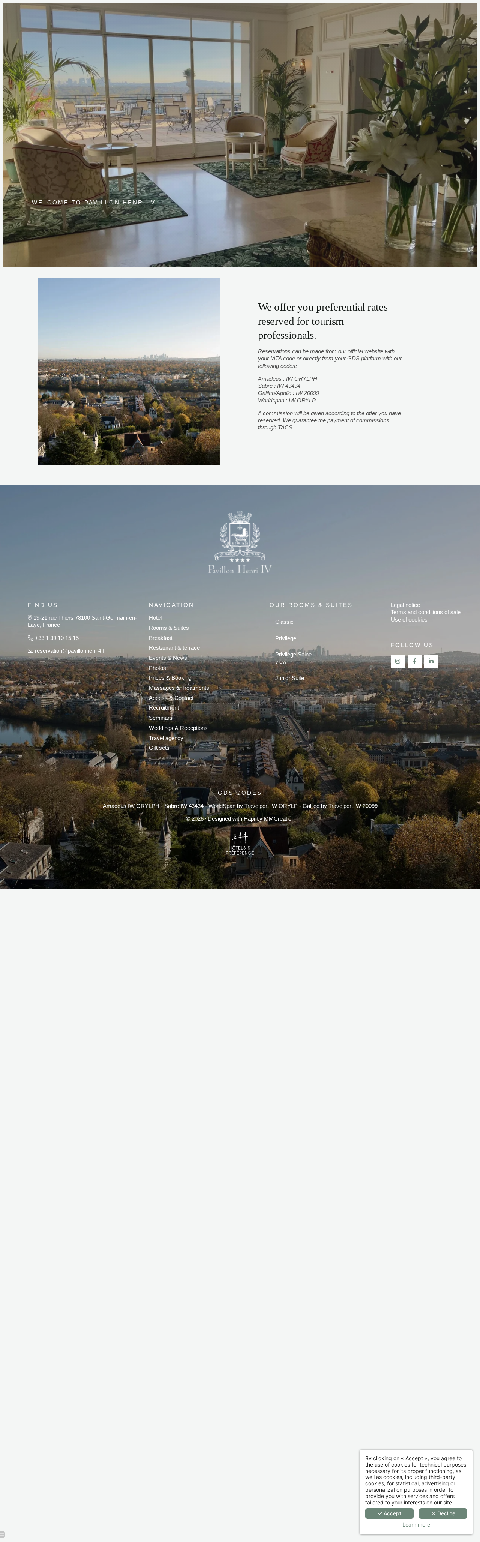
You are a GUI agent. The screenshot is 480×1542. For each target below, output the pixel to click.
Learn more (416, 1525)
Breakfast (160, 638)
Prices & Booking (170, 678)
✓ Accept (389, 1513)
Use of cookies (409, 620)
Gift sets (159, 748)
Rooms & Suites (169, 628)
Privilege (285, 638)
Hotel (155, 618)
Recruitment (164, 708)
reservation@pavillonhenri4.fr (70, 651)
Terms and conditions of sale (425, 612)
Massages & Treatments (179, 688)
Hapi (249, 819)
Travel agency (166, 738)
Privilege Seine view (293, 658)
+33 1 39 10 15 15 (57, 638)
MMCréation (279, 819)
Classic (284, 622)
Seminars (160, 718)
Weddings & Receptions (178, 728)
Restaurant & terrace (174, 648)
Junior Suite (289, 678)
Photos (157, 668)
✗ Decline (443, 1513)
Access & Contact (171, 698)
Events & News (168, 658)
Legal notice (405, 605)
